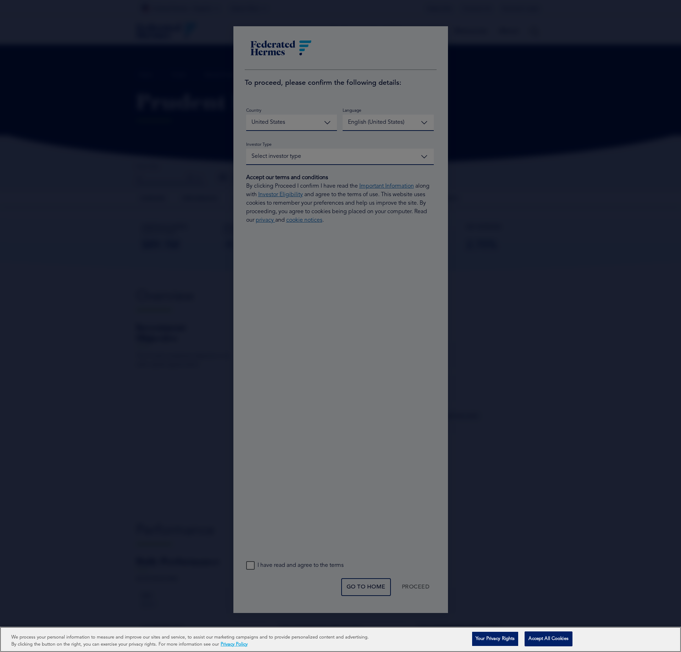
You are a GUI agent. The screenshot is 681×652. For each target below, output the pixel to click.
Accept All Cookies (548, 638)
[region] (340, 639)
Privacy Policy (234, 644)
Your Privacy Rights (495, 638)
